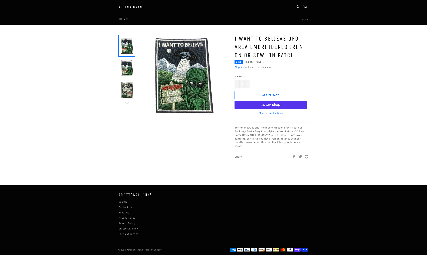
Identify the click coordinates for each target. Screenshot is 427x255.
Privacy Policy (126, 217)
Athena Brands (132, 7)
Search (122, 201)
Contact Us (125, 207)
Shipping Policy (128, 228)
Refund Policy (126, 223)
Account (304, 19)
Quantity (239, 76)
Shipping (240, 67)
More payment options (271, 113)
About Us (123, 212)
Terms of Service (128, 233)
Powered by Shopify (151, 249)
